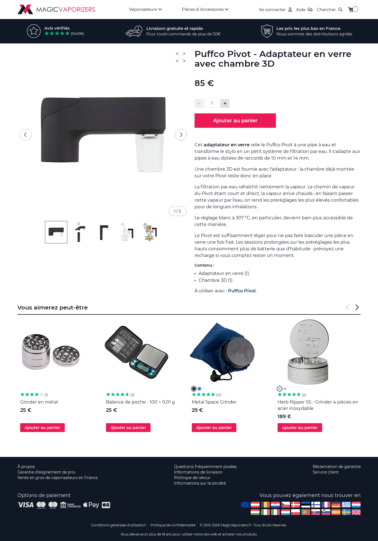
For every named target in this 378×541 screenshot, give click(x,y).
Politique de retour (192, 477)
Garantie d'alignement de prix (46, 472)
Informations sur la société (200, 483)
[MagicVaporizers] (56, 9)
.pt (305, 512)
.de (336, 505)
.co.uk (356, 512)
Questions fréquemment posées (205, 466)
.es (336, 512)
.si (326, 512)
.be (265, 505)
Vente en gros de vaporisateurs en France (57, 477)
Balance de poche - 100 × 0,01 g (140, 402)
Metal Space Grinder (214, 402)
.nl (356, 505)
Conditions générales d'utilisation (118, 525)
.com (245, 505)
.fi (315, 505)
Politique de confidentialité (173, 525)
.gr (346, 505)
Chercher (326, 9)
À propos (26, 466)
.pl (295, 512)
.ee (305, 505)
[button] (180, 57)
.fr (326, 505)
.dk (295, 505)
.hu (255, 512)
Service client (326, 472)
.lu (285, 512)
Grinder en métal (39, 402)
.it (275, 512)
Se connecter (272, 9)
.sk (315, 512)
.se (346, 512)
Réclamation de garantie (337, 466)
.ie (265, 512)
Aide (300, 9)
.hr (275, 505)
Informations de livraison (198, 472)
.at (255, 505)
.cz (285, 505)
